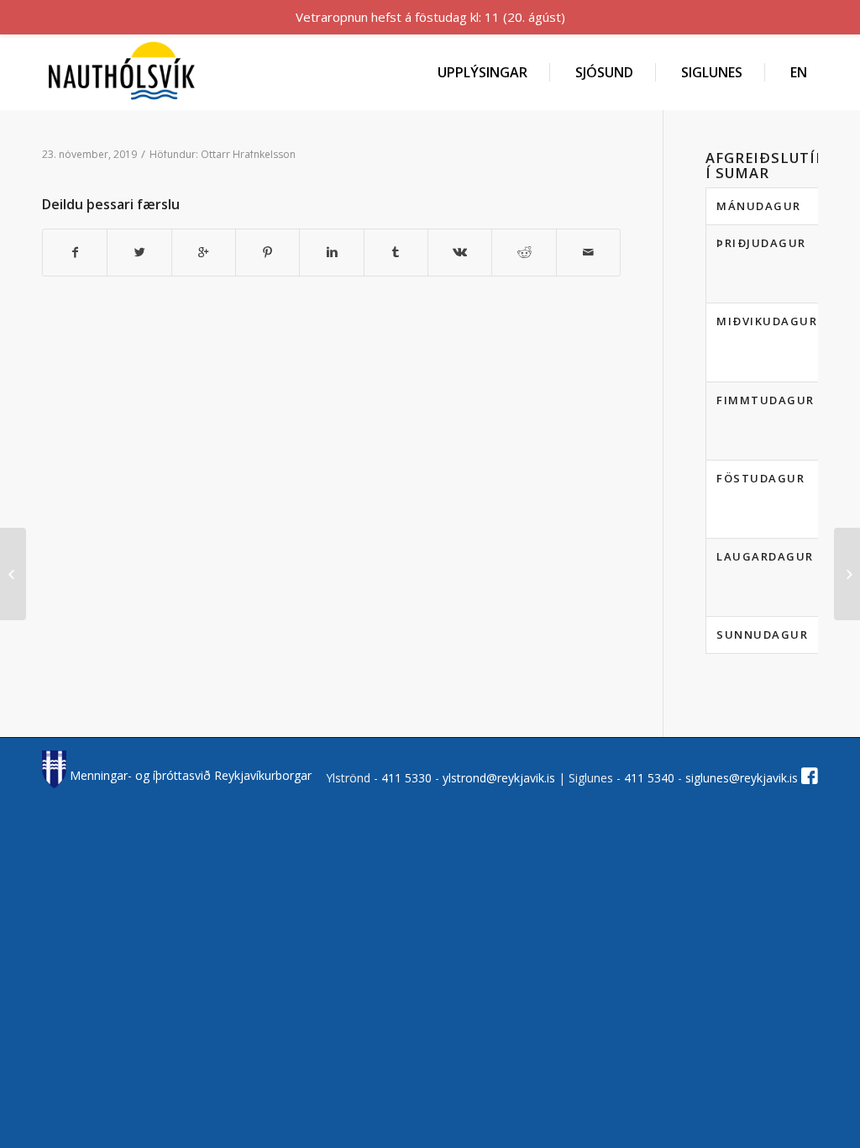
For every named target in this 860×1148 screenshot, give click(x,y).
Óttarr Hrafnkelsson (248, 154)
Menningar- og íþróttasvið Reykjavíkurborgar (189, 775)
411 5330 (408, 778)
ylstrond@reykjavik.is (499, 778)
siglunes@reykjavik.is (741, 778)
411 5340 (651, 778)
